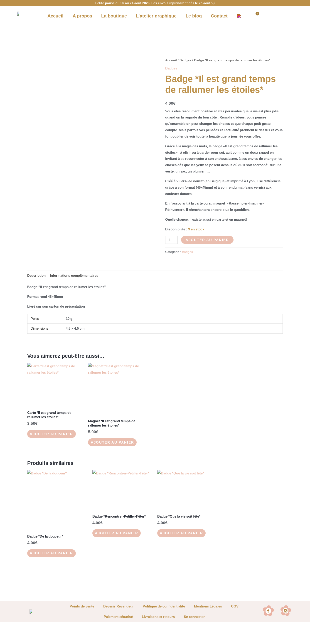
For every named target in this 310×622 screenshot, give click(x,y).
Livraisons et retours (158, 617)
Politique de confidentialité (164, 606)
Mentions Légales (208, 606)
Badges (185, 60)
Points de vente (82, 606)
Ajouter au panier (207, 240)
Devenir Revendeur (118, 606)
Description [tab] (36, 275)
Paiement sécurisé (118, 617)
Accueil (171, 60)
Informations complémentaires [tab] (74, 275)
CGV (235, 606)
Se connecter (194, 617)
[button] (271, 15)
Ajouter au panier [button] (51, 434)
